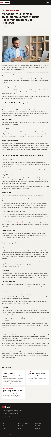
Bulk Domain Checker (23, 423)
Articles (3, 428)
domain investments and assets (21, 222)
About (3, 423)
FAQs (19, 428)
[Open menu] (47, 2)
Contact (3, 425)
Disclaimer (37, 428)
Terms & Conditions (39, 425)
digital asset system (29, 334)
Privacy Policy (38, 423)
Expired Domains (22, 425)
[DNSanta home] (5, 2)
